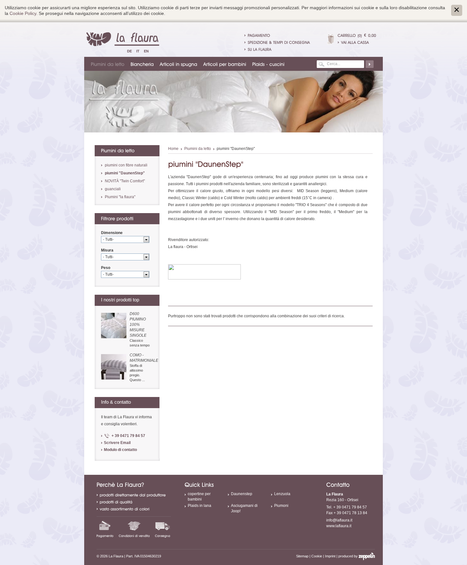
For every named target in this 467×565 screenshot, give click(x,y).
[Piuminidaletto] (108, 64)
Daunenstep (241, 494)
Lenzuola (282, 494)
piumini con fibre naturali (126, 165)
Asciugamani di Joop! (244, 508)
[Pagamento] (105, 529)
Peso (105, 268)
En (146, 51)
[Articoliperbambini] (225, 64)
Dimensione (112, 233)
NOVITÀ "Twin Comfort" (125, 181)
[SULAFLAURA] (260, 49)
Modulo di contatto (120, 449)
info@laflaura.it (339, 520)
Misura (107, 250)
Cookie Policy (23, 13)
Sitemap (302, 556)
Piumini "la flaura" (120, 197)
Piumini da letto (197, 148)
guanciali (113, 189)
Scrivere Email (117, 443)
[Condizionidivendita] (134, 529)
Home (173, 148)
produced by (348, 556)
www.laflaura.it (338, 526)
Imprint (330, 556)
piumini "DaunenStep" (125, 173)
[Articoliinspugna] (179, 64)
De (129, 51)
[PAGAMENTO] (259, 35)
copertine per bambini (199, 496)
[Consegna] (162, 529)
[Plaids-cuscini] (269, 64)
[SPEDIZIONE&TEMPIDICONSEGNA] (279, 42)
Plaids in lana (199, 505)
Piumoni (281, 505)
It (137, 51)
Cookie (316, 556)
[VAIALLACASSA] (357, 42)
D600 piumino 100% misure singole (138, 325)
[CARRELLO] (347, 35)
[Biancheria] (142, 64)
